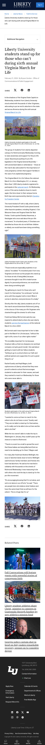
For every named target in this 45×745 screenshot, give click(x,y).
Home (7, 14)
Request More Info (12, 702)
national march (22, 187)
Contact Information (29, 674)
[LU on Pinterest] (18, 717)
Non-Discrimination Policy (23, 733)
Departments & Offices (32, 691)
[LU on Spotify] (23, 717)
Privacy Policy (9, 733)
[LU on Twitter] (23, 712)
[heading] (23, 39)
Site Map (36, 733)
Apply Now (9, 686)
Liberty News (18, 14)
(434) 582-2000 (30, 669)
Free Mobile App (30, 700)
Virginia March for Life (13, 112)
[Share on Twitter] (22, 92)
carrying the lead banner (20, 323)
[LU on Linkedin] (13, 712)
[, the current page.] (15, 92)
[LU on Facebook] (18, 712)
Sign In (40, 5)
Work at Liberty (29, 695)
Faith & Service (32, 14)
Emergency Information (10, 692)
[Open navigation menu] (4, 5)
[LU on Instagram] (13, 717)
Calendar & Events (31, 686)
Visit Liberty (10, 697)
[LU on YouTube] (28, 712)
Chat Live (27, 678)
